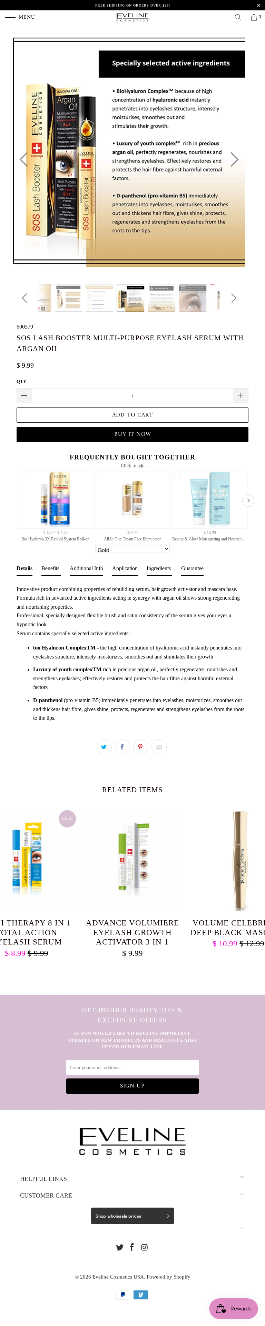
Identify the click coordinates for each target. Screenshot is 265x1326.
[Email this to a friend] (159, 746)
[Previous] (25, 159)
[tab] (24, 570)
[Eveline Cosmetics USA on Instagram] (144, 1248)
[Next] (232, 159)
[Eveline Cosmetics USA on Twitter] (120, 1248)
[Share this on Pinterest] (140, 746)
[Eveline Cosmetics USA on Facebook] (132, 1248)
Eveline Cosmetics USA (118, 1277)
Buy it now (132, 434)
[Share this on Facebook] (122, 746)
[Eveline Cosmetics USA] (132, 17)
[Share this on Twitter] (104, 746)
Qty (21, 381)
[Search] (240, 17)
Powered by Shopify (168, 1277)
